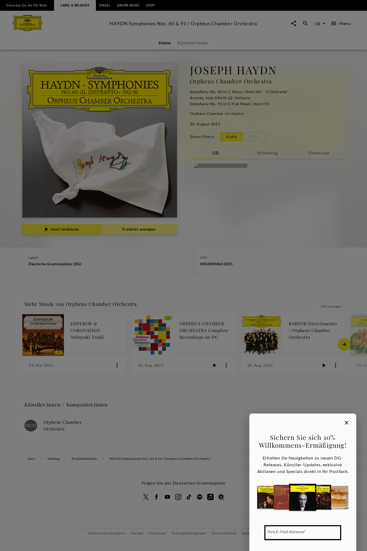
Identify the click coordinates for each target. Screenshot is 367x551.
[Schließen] (346, 422)
